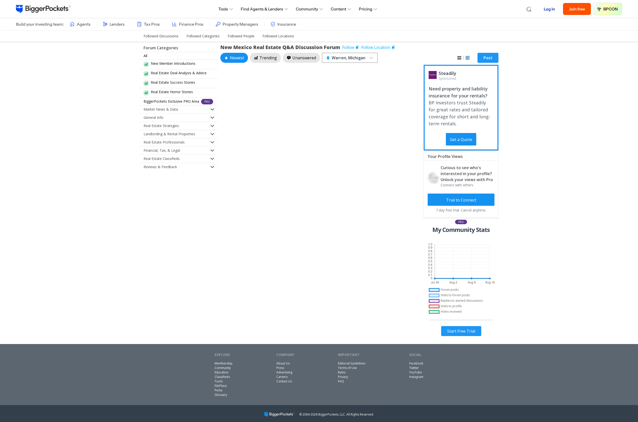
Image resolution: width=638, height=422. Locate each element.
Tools (223, 8)
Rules (341, 372)
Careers (282, 377)
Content (338, 8)
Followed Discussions (161, 36)
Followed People (241, 36)
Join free (577, 8)
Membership (224, 363)
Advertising (284, 372)
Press (280, 368)
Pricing (365, 8)
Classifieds (222, 377)
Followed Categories (203, 36)
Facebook (416, 363)
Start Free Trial (461, 331)
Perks (218, 390)
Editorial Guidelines (351, 363)
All (145, 55)
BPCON (610, 8)
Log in (549, 8)
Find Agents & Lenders (262, 8)
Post (487, 58)
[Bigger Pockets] (43, 9)
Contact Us (284, 381)
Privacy (343, 377)
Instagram (416, 377)
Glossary (221, 395)
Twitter (414, 368)
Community (307, 8)
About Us (283, 363)
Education (222, 372)
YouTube (415, 372)
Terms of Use (347, 368)
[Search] (529, 9)
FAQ (341, 381)
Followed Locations (278, 36)
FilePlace (221, 386)
